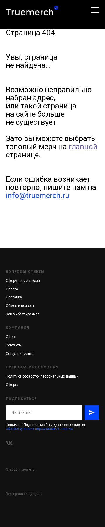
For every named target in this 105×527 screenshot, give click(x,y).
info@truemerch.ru (37, 195)
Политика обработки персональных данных (42, 376)
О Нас (11, 337)
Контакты (14, 345)
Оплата (12, 289)
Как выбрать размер (22, 314)
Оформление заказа (23, 281)
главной (83, 146)
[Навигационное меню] (95, 10)
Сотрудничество (19, 354)
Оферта (12, 385)
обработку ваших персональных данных (39, 429)
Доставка (14, 297)
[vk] (9, 443)
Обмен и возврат (20, 306)
